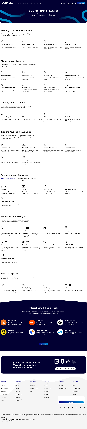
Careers (73, 385)
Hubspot (10, 320)
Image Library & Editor (49, 244)
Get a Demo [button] (70, 3)
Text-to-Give (25, 244)
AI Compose (4, 231)
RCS (66, 288)
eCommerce (17, 385)
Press (73, 386)
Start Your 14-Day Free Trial (65, 369)
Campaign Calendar (6, 201)
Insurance (17, 388)
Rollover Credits (5, 160)
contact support (50, 415)
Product (19, 3)
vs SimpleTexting (47, 383)
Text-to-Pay (4, 244)
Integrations (3, 397)
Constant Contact (41, 330)
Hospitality (17, 391)
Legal (16, 389)
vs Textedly (46, 391)
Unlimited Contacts (6, 75)
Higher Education (18, 394)
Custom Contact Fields (70, 75)
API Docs (60, 389)
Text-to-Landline (69, 44)
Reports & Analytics (70, 147)
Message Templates (70, 231)
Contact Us (61, 383)
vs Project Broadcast (48, 399)
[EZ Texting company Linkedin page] (61, 408)
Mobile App (25, 160)
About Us (74, 383)
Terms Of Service (29, 414)
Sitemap (74, 394)
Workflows (3, 189)
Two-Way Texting (26, 288)
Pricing (39, 3)
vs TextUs (46, 396)
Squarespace (68, 320)
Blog (31, 383)
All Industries (17, 402)
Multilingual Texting (6, 258)
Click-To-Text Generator (71, 117)
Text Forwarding (48, 189)
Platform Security (75, 389)
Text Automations (4, 388)
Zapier (38, 320)
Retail (16, 386)
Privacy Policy (22, 414)
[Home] (7, 3)
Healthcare (17, 396)
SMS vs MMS (3, 391)
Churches (17, 400)
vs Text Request (47, 394)
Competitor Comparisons (35, 386)
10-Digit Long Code (5, 44)
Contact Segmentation (6, 87)
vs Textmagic (46, 389)
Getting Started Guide (63, 388)
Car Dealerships (18, 383)
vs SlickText (46, 385)
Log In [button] (63, 3)
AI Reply (24, 231)
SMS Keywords (26, 117)
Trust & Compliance (62, 386)
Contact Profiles (48, 75)
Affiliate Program (75, 393)
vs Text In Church (47, 388)
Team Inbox (4, 147)
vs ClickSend (46, 397)
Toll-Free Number (26, 44)
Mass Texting (4, 288)
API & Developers (75, 391)
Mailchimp (11, 330)
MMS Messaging (48, 288)
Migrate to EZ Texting (34, 388)
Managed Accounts (27, 147)
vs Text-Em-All (47, 393)
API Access (68, 330)
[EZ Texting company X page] (72, 408)
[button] (81, 3)
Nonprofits (17, 393)
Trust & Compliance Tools (71, 87)
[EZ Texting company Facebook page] (68, 408)
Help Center (61, 385)
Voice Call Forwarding (70, 189)
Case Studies (32, 385)
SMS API (24, 189)
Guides (31, 389)
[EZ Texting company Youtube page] (64, 408)
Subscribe (71, 402)
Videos (31, 391)
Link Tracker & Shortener (71, 244)
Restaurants (17, 397)
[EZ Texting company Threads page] (84, 408)
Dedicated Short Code (49, 44)
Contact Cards (47, 231)
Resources (32, 3)
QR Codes (46, 117)
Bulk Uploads (25, 75)
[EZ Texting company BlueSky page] (80, 408)
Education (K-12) (18, 399)
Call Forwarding (4, 394)
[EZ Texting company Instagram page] (76, 408)
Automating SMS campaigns (8, 178)
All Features (3, 399)
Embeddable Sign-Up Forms (8, 117)
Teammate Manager (49, 147)
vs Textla (46, 386)
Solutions (25, 3)
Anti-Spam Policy (36, 414)
